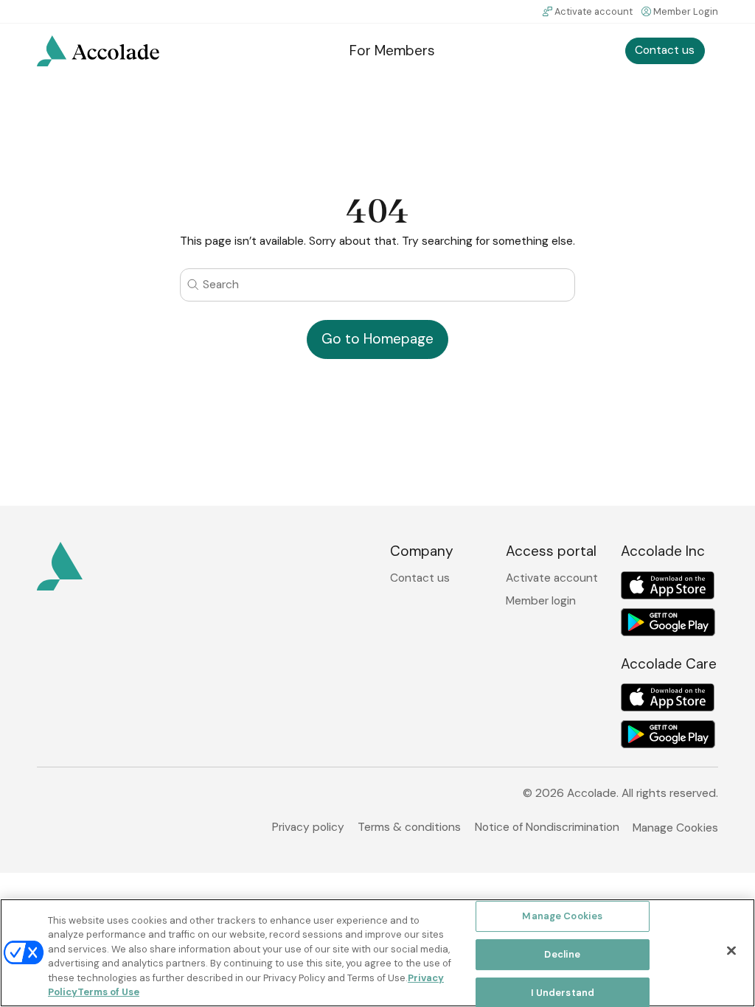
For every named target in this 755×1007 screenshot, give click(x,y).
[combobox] (377, 285)
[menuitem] (98, 51)
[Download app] (667, 585)
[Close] (731, 951)
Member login (541, 601)
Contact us (420, 578)
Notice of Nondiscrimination (547, 827)
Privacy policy (308, 827)
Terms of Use (108, 992)
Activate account (593, 11)
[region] (377, 953)
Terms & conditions (409, 827)
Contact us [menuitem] (665, 50)
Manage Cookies (675, 827)
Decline (562, 954)
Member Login (685, 11)
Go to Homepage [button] (377, 339)
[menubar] (378, 51)
